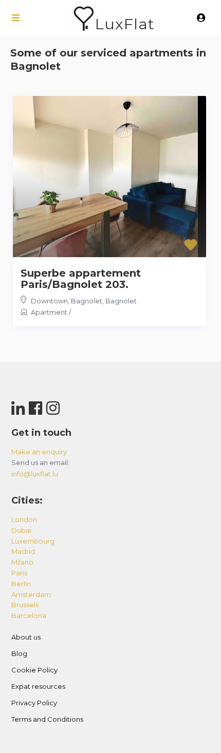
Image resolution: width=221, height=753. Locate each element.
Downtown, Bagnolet (66, 301)
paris (19, 573)
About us (26, 637)
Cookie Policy (34, 670)
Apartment (49, 312)
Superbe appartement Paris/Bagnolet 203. (81, 278)
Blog (19, 653)
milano (22, 562)
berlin (21, 584)
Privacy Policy (34, 703)
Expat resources (38, 686)
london (24, 519)
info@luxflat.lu (34, 474)
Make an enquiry (39, 452)
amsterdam (31, 594)
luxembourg (32, 541)
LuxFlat (124, 24)
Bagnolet (121, 301)
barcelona (28, 615)
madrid (23, 551)
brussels (25, 605)
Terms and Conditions (47, 719)
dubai (21, 530)
